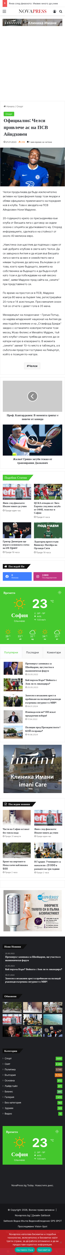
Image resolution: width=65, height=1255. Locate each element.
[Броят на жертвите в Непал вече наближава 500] (17, 850)
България (10, 1075)
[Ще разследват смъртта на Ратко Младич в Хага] (52, 1007)
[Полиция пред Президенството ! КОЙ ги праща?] (13, 732)
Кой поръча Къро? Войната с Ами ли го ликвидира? (41, 681)
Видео (8, 1113)
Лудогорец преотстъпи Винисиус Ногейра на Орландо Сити (46, 545)
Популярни (11, 652)
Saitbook (45, 1215)
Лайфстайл (11, 1086)
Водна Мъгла (21, 1220)
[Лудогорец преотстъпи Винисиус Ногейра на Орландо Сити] (48, 530)
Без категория (13, 1102)
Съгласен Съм (24, 1249)
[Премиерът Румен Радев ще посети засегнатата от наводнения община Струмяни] (12, 1031)
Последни (32, 652)
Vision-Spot (41, 1226)
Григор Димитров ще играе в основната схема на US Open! (16, 545)
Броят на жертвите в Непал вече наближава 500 (15, 865)
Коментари (54, 652)
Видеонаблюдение (40, 1220)
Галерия (9, 1097)
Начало (10, 106)
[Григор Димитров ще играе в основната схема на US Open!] (17, 530)
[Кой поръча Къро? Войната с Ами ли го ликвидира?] (13, 684)
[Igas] (32, 22)
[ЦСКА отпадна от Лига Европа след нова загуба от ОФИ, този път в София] (48, 492)
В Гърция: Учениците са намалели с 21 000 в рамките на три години (47, 865)
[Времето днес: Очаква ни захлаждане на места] (52, 1019)
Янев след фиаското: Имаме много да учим (33, 3)
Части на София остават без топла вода (16, 830)
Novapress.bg (22, 1215)
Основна (10, 1080)
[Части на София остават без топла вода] (17, 818)
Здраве (9, 1108)
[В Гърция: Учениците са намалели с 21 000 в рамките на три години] (48, 850)
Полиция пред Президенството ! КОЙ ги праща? (42, 729)
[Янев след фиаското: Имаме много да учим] (17, 492)
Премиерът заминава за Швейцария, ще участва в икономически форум (39, 667)
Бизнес (9, 1091)
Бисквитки (44, 1249)
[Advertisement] (32, 67)
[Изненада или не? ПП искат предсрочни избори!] (13, 716)
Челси (33, 366)
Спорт (19, 106)
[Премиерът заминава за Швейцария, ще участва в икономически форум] (13, 668)
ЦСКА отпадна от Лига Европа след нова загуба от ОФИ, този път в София (47, 508)
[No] (60, 1242)
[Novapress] (32, 11)
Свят (7, 1064)
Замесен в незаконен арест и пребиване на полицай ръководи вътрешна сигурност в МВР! (43, 699)
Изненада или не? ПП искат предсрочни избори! (40, 713)
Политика (10, 1069)
